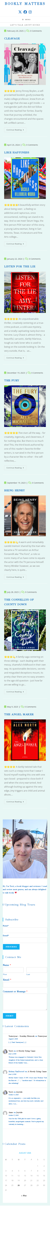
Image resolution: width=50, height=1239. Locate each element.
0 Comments (36, 31)
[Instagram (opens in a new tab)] (30, 12)
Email (7, 979)
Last (28, 974)
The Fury (11, 380)
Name (7, 965)
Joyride (19, 1092)
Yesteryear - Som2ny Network (21, 1036)
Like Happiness (16, 152)
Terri (11, 1051)
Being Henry (14, 490)
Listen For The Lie (19, 266)
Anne (11, 1112)
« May (24, 1196)
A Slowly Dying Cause (25, 1051)
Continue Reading (16, 129)
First (5, 974)
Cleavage (12, 38)
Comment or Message (15, 991)
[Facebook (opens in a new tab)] (25, 12)
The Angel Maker (19, 714)
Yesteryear (42, 1036)
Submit (9, 1016)
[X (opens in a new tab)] (20, 12)
